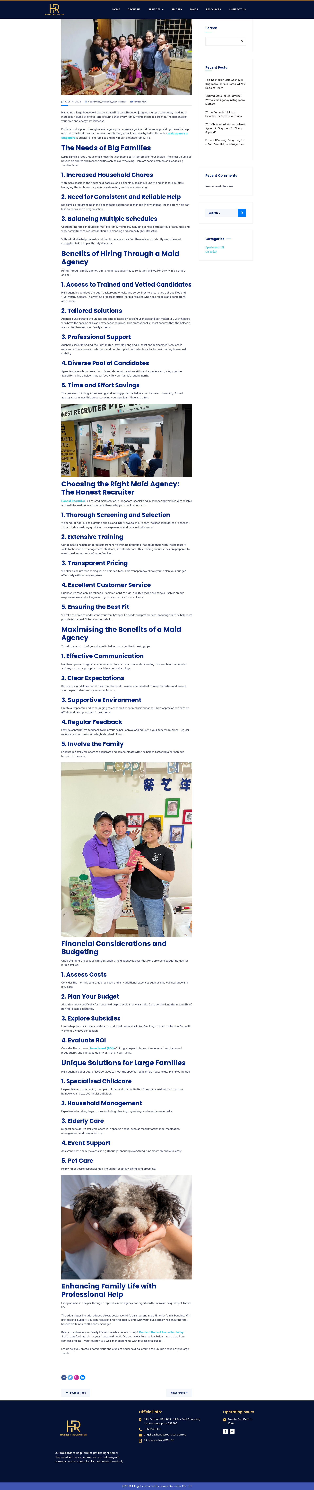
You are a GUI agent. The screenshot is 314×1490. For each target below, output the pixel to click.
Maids (194, 9)
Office (211, 251)
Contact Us (237, 9)
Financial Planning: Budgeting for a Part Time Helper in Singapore (224, 142)
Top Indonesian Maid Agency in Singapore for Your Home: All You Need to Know (225, 84)
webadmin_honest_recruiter (107, 101)
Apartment (141, 101)
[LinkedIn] (82, 1377)
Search (211, 28)
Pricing (177, 9)
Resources (213, 9)
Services (154, 9)
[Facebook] (64, 1377)
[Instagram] (232, 1431)
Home (116, 9)
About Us (134, 9)
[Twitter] (70, 1377)
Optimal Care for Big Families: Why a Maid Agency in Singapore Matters (225, 100)
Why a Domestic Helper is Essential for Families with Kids (223, 114)
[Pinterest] (76, 1377)
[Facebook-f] (225, 1431)
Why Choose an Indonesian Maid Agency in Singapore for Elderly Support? (225, 128)
